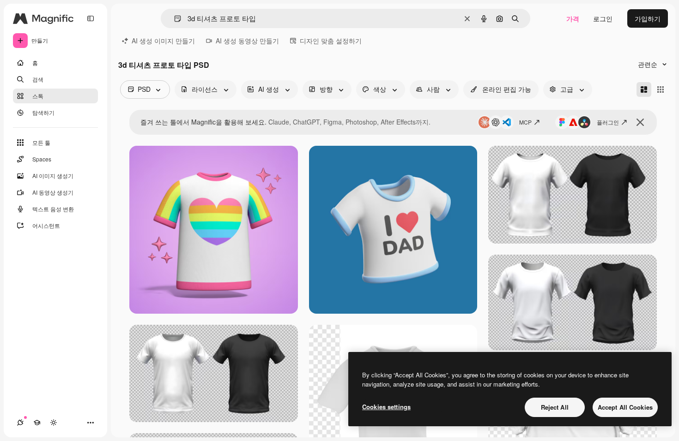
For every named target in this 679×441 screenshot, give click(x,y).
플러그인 (608, 122)
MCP (525, 122)
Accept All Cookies (625, 407)
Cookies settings (386, 406)
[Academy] (37, 422)
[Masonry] (644, 89)
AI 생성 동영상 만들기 (247, 40)
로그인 (602, 18)
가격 (572, 18)
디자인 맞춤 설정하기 (331, 40)
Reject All (555, 407)
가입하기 (648, 18)
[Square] (660, 89)
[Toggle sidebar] (90, 18)
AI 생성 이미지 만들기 (163, 40)
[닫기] (640, 122)
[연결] (20, 422)
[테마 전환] (53, 422)
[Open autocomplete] (174, 18)
